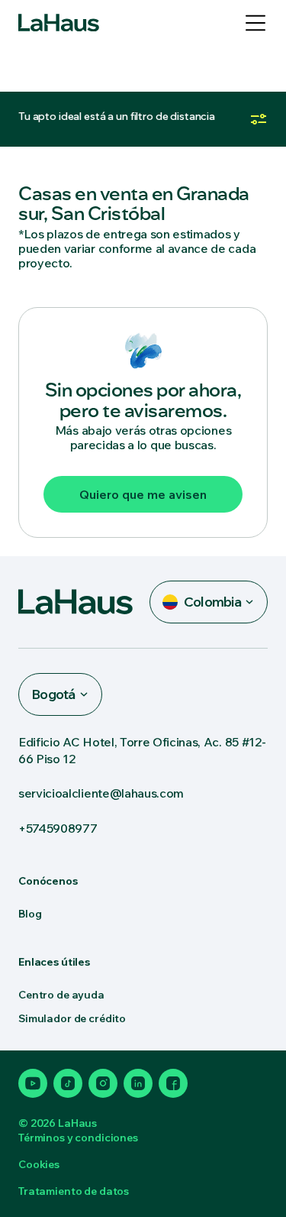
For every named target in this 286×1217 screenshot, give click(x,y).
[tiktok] (67, 1083)
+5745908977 (57, 828)
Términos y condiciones (78, 1137)
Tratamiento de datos (73, 1191)
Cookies (38, 1164)
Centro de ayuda (61, 995)
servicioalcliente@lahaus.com (101, 793)
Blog (29, 914)
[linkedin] (138, 1083)
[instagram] (102, 1083)
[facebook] (173, 1083)
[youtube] (32, 1083)
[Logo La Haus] (58, 23)
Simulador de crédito (72, 1018)
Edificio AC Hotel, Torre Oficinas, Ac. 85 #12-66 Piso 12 (141, 750)
